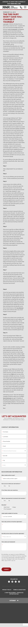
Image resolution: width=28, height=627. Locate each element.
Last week (5, 24)
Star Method (20, 308)
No (9, 486)
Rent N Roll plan (7, 398)
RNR (12, 374)
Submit (6, 569)
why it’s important (13, 29)
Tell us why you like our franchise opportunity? (12, 521)
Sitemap (12, 600)
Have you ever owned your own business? (11, 483)
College (14, 507)
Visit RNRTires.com (14, 3)
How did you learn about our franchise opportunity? (13, 533)
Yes (5, 486)
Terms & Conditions (19, 589)
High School (6, 507)
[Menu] (25, 7)
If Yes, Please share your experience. (10, 490)
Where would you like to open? (8, 475)
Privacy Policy (6, 589)
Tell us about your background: (8, 541)
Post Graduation (7, 509)
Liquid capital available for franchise (10, 513)
